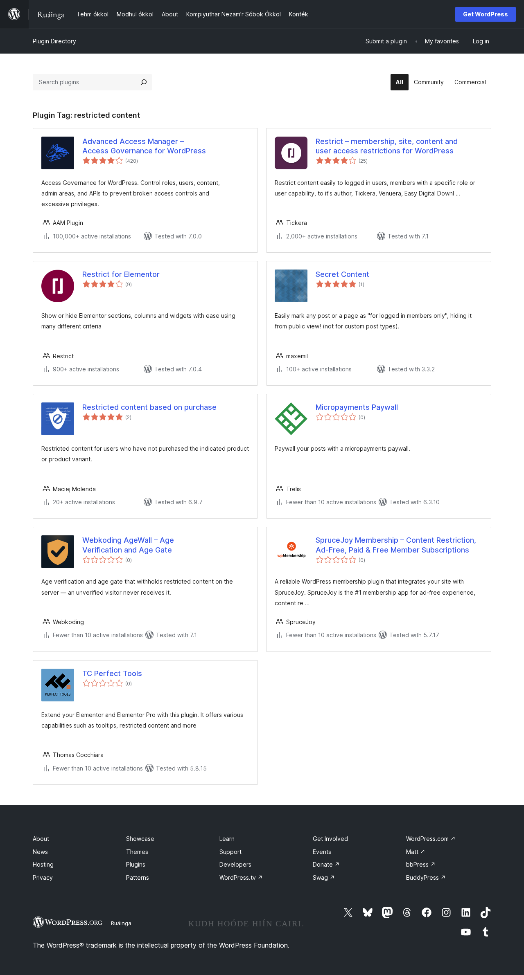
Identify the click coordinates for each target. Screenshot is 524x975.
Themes (137, 851)
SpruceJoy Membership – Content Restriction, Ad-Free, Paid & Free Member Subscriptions (396, 545)
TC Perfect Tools (112, 673)
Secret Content (342, 274)
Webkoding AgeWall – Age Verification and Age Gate (128, 545)
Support (230, 851)
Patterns (137, 877)
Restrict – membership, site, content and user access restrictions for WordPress (387, 146)
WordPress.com (431, 838)
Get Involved (330, 838)
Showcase (140, 838)
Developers (235, 864)
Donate (326, 864)
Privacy (43, 877)
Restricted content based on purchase (149, 407)
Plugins (135, 864)
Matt (415, 851)
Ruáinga (121, 923)
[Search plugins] (144, 82)
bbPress (421, 864)
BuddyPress (426, 877)
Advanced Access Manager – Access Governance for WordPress (144, 146)
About (41, 838)
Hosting (43, 864)
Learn (227, 838)
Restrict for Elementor (121, 274)
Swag (324, 877)
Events (322, 851)
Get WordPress (485, 14)
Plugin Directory (54, 41)
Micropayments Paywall (357, 407)
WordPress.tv (241, 877)
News (40, 851)
